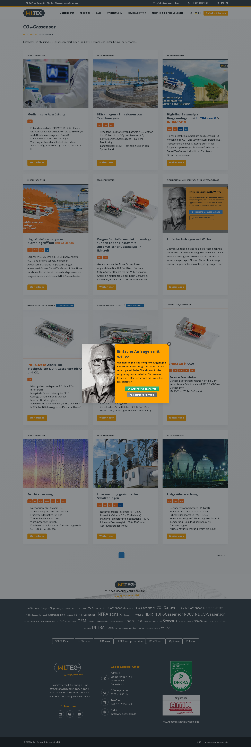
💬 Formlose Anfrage (142, 394)
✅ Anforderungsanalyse (142, 388)
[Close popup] (169, 344)
